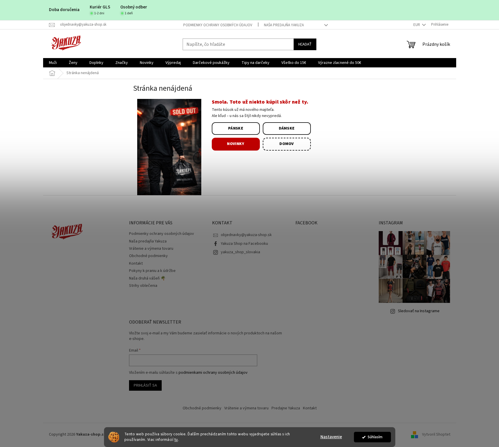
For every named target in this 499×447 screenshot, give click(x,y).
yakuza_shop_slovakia (240, 252)
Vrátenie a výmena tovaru (151, 249)
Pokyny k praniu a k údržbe (152, 271)
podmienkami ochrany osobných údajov (213, 373)
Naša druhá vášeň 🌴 (147, 278)
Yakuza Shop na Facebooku (244, 244)
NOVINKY (235, 144)
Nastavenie (331, 437)
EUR (417, 24)
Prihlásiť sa (145, 385)
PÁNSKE (235, 128)
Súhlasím (375, 437)
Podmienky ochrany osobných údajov (217, 25)
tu (176, 439)
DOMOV (286, 144)
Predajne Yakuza (285, 408)
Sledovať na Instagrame (419, 311)
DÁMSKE (287, 128)
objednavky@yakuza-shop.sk (246, 235)
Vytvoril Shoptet (436, 435)
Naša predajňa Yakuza (284, 25)
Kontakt (136, 263)
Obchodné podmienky (148, 256)
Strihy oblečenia (143, 286)
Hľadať (305, 44)
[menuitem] (53, 62)
